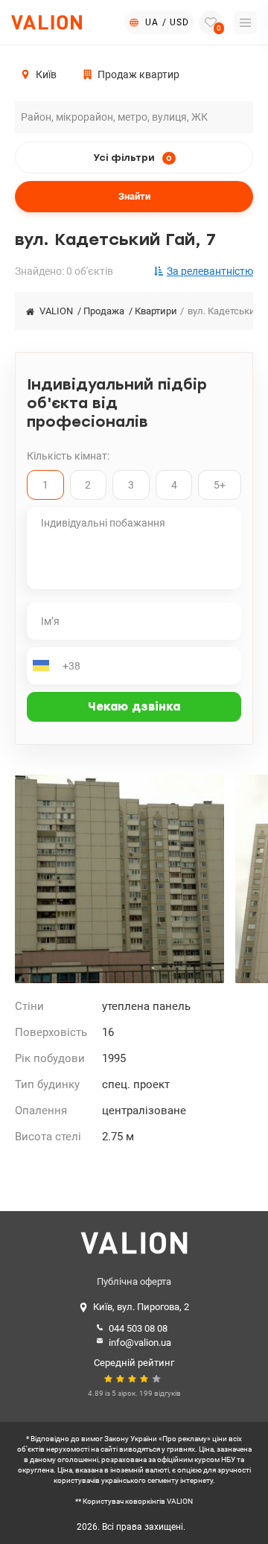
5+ (220, 485)
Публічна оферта (134, 1281)
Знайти (134, 196)
